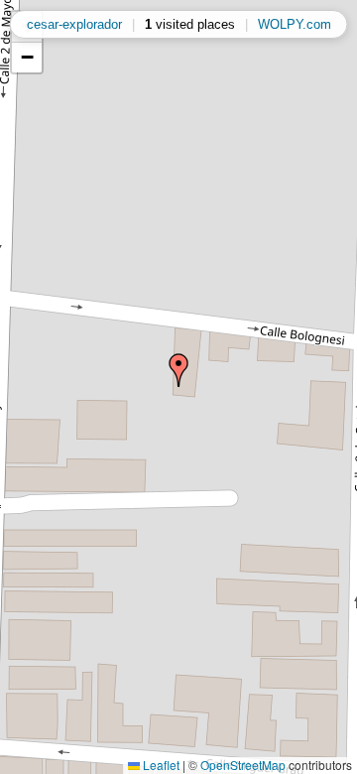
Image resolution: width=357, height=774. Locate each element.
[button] (178, 370)
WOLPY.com (294, 24)
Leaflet (159, 764)
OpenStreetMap (243, 764)
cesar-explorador (74, 24)
